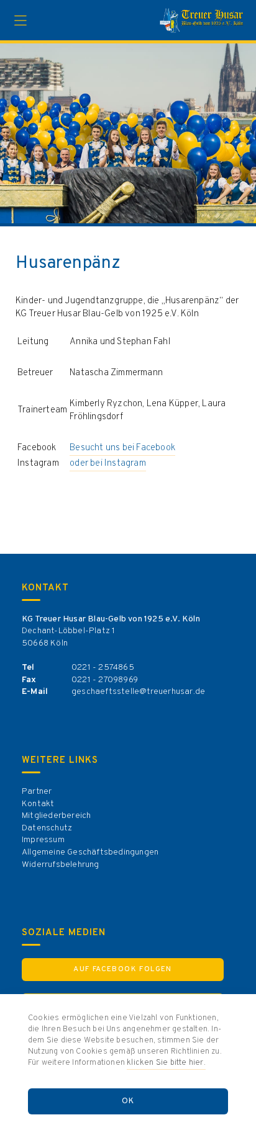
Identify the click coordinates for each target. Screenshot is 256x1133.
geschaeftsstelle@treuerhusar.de (138, 691)
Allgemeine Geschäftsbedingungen (90, 852)
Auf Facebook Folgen (122, 969)
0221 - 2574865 (102, 667)
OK (128, 1101)
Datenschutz (47, 828)
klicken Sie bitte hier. (166, 1063)
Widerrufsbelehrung (60, 865)
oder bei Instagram (108, 463)
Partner (37, 791)
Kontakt (38, 804)
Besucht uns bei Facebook (122, 448)
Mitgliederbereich (56, 816)
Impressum (43, 840)
